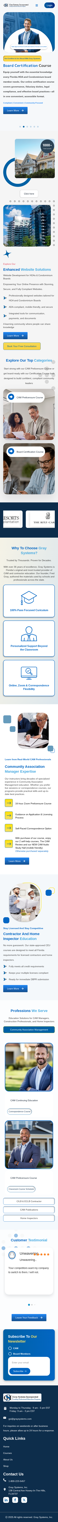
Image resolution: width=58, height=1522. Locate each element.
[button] (20, 127)
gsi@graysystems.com (20, 1419)
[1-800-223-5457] (4, 1480)
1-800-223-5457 (17, 1481)
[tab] (29, 1029)
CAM (15, 1348)
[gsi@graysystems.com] (4, 1417)
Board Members (21, 1353)
